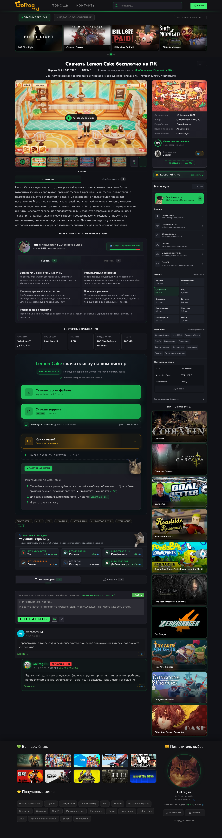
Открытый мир (162, 335)
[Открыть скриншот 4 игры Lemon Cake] (86, 162)
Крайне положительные (44, 818)
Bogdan (167, 155)
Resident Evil (161, 381)
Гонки (112, 811)
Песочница (96, 811)
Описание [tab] (47, 179)
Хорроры (41, 811)
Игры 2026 (177, 335)
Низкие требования (29, 803)
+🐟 (141, 653)
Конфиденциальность (184, 820)
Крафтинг (61, 521)
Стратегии (24, 811)
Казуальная (79, 521)
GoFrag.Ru (40, 664)
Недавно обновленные (75, 17)
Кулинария (123, 521)
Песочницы (184, 341)
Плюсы (48, 260)
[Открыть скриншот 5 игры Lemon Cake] (103, 162)
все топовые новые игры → (190, 17)
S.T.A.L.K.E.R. (187, 375)
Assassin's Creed (163, 375)
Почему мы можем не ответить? (98, 595)
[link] (21, 633)
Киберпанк (192, 347)
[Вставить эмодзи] (61, 619)
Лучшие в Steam (192, 335)
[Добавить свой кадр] (143, 162)
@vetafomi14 (68, 668)
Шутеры (51, 803)
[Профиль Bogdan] (157, 153)
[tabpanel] (81, 206)
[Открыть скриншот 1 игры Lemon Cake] (38, 162)
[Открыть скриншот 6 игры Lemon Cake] (119, 162)
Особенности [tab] (113, 179)
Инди (193, 119)
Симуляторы (183, 119)
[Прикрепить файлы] (54, 619)
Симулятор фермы (101, 521)
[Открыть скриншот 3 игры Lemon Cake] (70, 162)
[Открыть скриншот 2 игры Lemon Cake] (54, 162)
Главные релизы (35, 17)
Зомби (158, 341)
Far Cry (184, 381)
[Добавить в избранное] (202, 63)
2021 (200, 119)
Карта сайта (175, 812)
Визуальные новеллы (175, 353)
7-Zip (113, 491)
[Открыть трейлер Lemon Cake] (22, 162)
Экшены (117, 803)
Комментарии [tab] (49, 579)
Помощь (60, 5)
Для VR (56, 811)
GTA (158, 368)
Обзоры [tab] (114, 579)
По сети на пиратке (138, 803)
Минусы (111, 260)
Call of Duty (186, 368)
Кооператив (178, 347)
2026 (21, 818)
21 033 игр (198, 186)
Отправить (33, 619)
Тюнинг (158, 353)
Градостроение (162, 347)
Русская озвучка (75, 811)
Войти (200, 5)
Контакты (85, 5)
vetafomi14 (34, 632)
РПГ (105, 803)
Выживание (170, 341)
